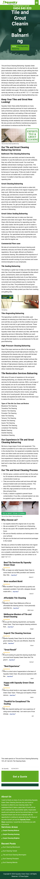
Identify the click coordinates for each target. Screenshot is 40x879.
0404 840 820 (22, 7)
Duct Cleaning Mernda (10, 862)
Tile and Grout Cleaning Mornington (14, 855)
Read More (14, 575)
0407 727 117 (27, 92)
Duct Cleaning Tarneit (10, 851)
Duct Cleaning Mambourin (11, 847)
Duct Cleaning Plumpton (11, 858)
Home (14, 46)
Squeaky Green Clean (22, 874)
